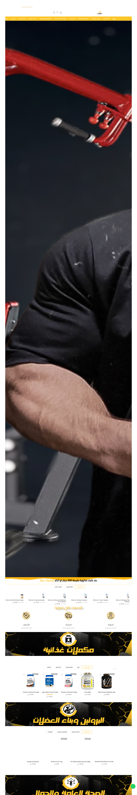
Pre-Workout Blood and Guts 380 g (80, 761)
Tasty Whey (87, 692)
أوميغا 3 (50, 732)
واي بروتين (87, 667)
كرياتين (49, 667)
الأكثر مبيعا (70, 587)
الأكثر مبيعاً (106, 19)
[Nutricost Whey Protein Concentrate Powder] (68, 681)
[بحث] (54, 12)
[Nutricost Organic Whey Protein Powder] (49, 681)
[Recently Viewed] (4, 791)
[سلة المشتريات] (61, 12)
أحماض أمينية (76, 732)
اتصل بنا (13, 19)
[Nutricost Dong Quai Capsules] (43, 596)
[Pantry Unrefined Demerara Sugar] (22, 596)
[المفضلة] (100, 674)
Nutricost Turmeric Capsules (100, 600)
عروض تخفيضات (96, 19)
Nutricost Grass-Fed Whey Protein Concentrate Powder (30, 692)
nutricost (72, 19)
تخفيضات (79, 587)
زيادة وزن (58, 667)
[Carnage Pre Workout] (33, 748)
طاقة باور (86, 732)
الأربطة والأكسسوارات (45, 19)
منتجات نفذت (22, 19)
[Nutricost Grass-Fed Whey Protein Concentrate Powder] (30, 681)
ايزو (78, 667)
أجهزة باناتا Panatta (60, 19)
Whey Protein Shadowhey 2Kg (106, 692)
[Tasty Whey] (87, 681)
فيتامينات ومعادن (62, 732)
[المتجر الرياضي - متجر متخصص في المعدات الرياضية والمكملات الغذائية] (99, 12)
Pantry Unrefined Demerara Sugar (15, 600)
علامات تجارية (32, 19)
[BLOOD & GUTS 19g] (57, 748)
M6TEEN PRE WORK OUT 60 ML (104, 761)
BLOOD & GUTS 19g (56, 761)
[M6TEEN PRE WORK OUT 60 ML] (104, 748)
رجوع (114, 19)
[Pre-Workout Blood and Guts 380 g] (80, 748)
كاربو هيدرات (69, 667)
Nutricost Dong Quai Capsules (37, 600)
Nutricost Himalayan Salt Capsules (122, 600)
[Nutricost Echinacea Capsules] (85, 596)
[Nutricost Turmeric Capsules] (106, 596)
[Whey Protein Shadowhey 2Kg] (106, 681)
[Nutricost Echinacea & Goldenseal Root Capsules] (64, 596)
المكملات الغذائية (83, 19)
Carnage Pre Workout (33, 761)
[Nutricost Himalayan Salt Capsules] (128, 596)
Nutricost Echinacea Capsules (79, 600)
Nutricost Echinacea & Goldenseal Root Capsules (57, 600)
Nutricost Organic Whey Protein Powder (49, 692)
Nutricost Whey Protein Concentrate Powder (68, 692)
